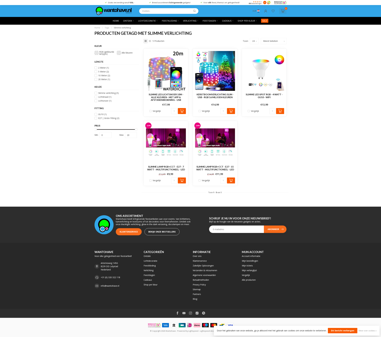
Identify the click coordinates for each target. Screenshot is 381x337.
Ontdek (127, 20)
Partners (197, 294)
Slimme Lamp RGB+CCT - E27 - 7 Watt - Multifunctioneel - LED (166, 168)
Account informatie (251, 256)
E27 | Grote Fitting (108, 118)
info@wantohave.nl (110, 285)
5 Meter (103, 71)
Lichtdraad (104, 97)
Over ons (197, 256)
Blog (195, 298)
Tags (107, 27)
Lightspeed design (208, 331)
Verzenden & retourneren (205, 270)
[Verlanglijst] (273, 11)
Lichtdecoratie (147, 20)
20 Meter (104, 79)
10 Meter (104, 75)
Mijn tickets (247, 265)
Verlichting (189, 20)
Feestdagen (209, 20)
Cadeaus (227, 20)
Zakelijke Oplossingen (203, 265)
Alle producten (249, 279)
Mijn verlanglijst (249, 270)
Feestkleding (169, 20)
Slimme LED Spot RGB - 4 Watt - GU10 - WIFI (264, 95)
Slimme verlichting (122, 27)
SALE (264, 20)
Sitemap (197, 289)
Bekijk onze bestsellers (162, 231)
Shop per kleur (246, 20)
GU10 (102, 114)
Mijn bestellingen (250, 260)
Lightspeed (193, 331)
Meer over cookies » (368, 330)
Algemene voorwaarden (204, 275)
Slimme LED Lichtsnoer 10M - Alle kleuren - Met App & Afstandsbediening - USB (166, 97)
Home (116, 20)
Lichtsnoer (104, 101)
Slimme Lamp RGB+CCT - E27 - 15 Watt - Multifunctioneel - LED (215, 168)
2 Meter (103, 68)
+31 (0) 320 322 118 (110, 277)
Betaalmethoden (201, 279)
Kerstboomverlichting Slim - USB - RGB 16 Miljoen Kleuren (215, 95)
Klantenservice (129, 231)
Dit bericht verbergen (342, 330)
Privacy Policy (199, 284)
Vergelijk (157, 111)
